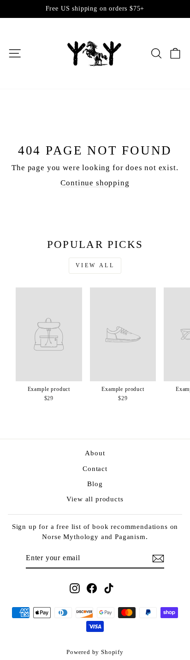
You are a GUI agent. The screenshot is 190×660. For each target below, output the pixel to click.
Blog (94, 484)
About (95, 453)
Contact (95, 468)
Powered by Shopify (95, 652)
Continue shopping (94, 182)
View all (95, 265)
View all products (94, 499)
